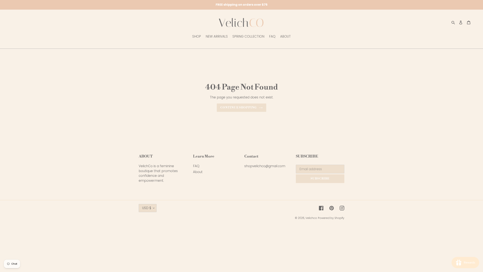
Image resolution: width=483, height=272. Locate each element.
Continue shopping (238, 107)
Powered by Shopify (331, 218)
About (198, 172)
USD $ (146, 208)
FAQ (196, 166)
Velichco (311, 218)
